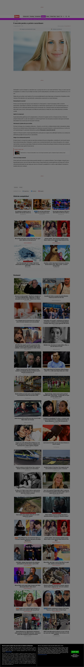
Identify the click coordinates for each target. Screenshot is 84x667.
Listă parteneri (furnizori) (42, 654)
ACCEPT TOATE (75, 651)
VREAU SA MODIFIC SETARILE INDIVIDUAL (75, 655)
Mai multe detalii (9, 651)
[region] (42, 655)
